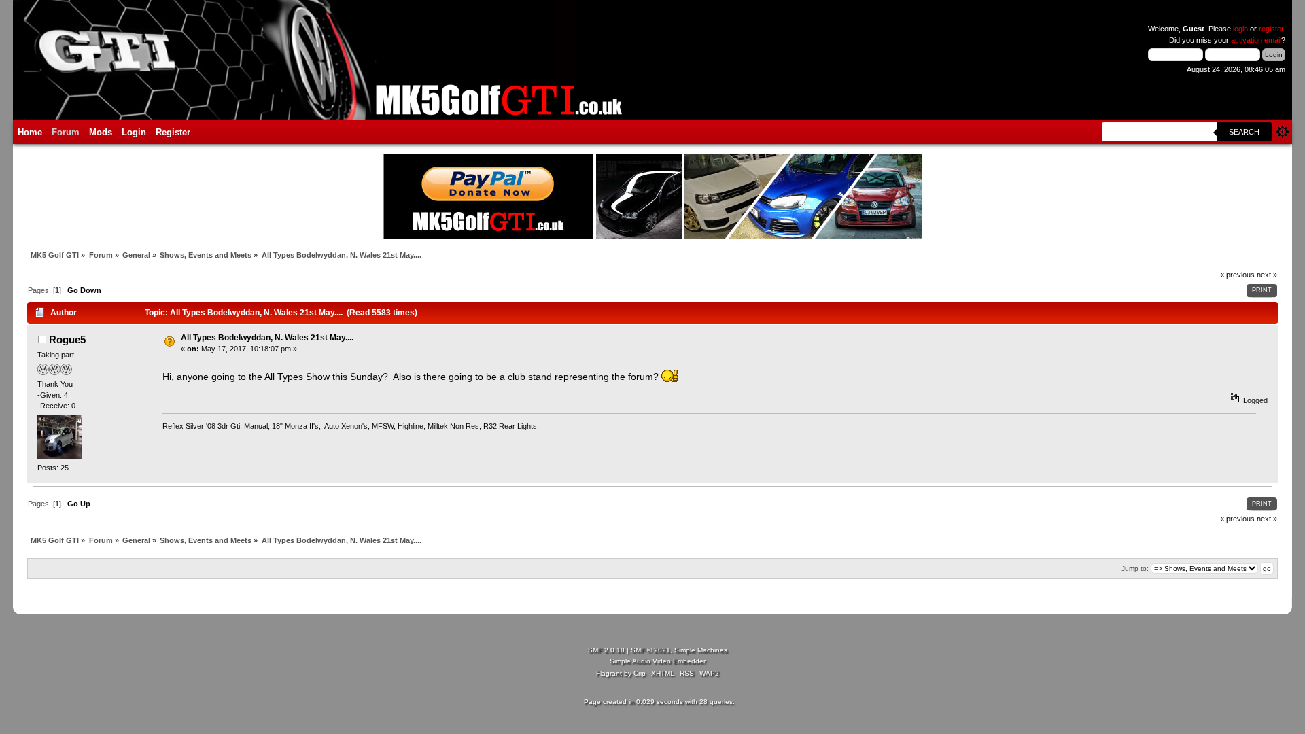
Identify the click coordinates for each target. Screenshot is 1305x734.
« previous (1237, 274)
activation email (1256, 40)
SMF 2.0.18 (606, 650)
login (1240, 28)
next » (1267, 274)
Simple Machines (700, 650)
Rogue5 (67, 339)
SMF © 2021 (650, 650)
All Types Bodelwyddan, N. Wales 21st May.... (267, 338)
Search (1244, 132)
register (1271, 28)
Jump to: (1135, 568)
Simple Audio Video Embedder (658, 661)
